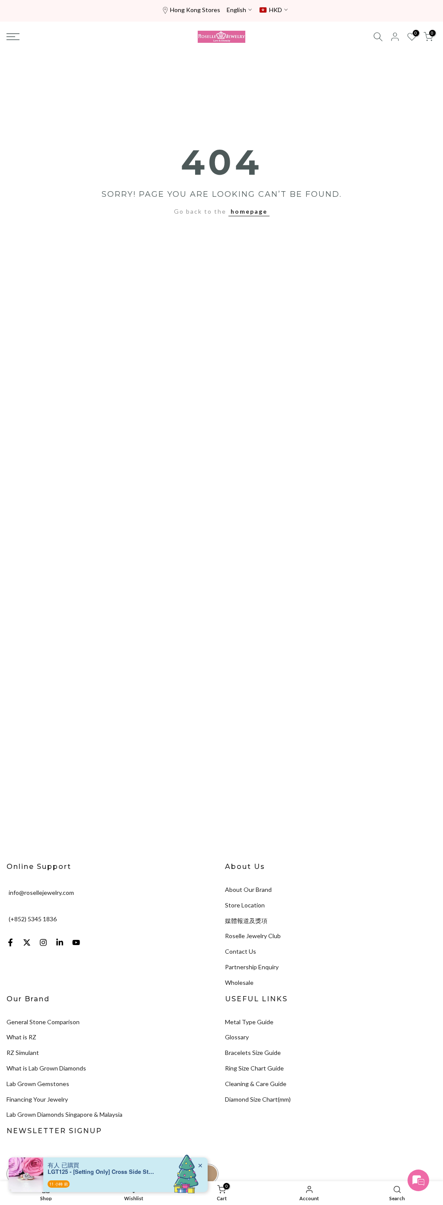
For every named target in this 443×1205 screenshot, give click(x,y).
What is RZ (21, 1037)
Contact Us (240, 951)
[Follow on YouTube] (76, 942)
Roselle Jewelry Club (253, 935)
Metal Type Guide (249, 1022)
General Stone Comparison (43, 1022)
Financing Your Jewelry (37, 1099)
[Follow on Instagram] (43, 942)
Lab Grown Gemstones (37, 1083)
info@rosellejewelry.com (41, 892)
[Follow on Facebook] (10, 942)
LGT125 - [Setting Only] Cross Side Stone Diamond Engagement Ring (102, 1171)
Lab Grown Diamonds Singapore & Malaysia (64, 1114)
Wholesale (239, 982)
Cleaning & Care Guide (255, 1083)
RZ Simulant (22, 1052)
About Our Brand (248, 889)
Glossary (237, 1037)
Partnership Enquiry (252, 967)
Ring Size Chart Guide (254, 1068)
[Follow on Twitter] (27, 942)
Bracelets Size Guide (253, 1052)
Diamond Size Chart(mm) (258, 1099)
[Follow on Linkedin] (60, 942)
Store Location (245, 905)
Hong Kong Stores (195, 9)
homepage (249, 211)
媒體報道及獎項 (246, 920)
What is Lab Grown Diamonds (46, 1068)
